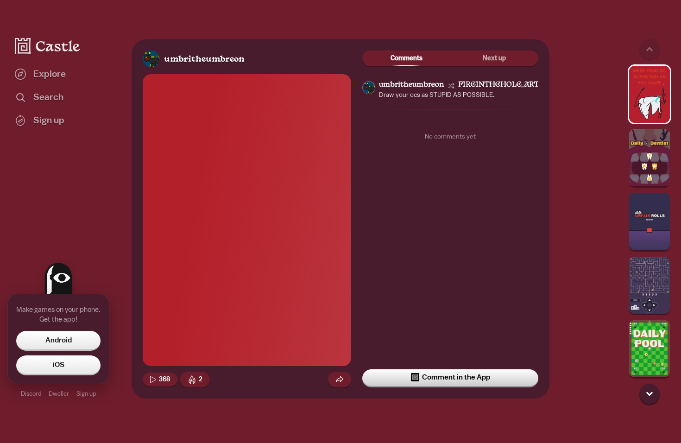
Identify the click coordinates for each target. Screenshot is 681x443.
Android (58, 340)
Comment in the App (456, 377)
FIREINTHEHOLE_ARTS (500, 85)
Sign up (86, 394)
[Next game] (649, 394)
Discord (31, 394)
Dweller (59, 394)
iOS (58, 364)
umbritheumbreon (204, 59)
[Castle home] (48, 46)
